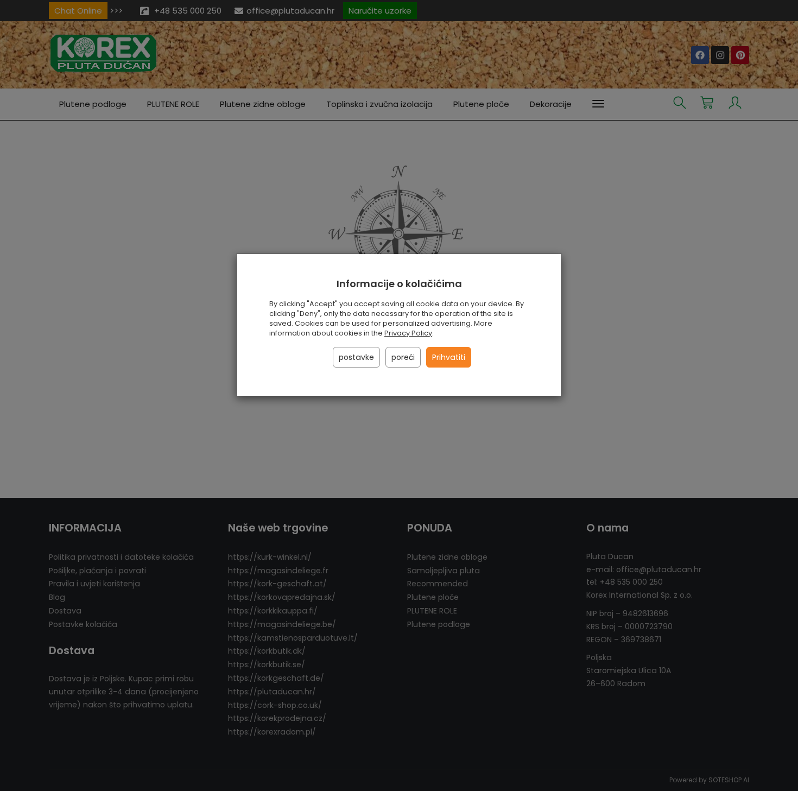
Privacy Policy (408, 333)
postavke (356, 357)
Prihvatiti (448, 357)
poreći (403, 357)
